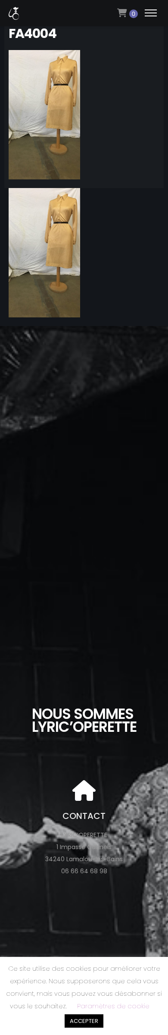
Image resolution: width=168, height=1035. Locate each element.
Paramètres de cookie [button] (113, 1005)
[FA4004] (44, 173)
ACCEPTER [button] (84, 1021)
